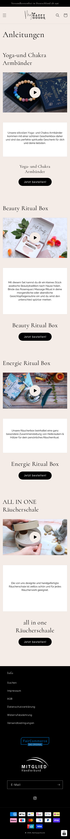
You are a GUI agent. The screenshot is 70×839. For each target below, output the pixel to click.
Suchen (12, 682)
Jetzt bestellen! (35, 182)
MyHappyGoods (38, 833)
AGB (10, 698)
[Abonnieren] (59, 785)
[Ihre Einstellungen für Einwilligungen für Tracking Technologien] (64, 833)
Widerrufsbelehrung (19, 714)
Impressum (14, 690)
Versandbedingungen (20, 722)
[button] (4, 15)
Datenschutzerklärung (21, 706)
